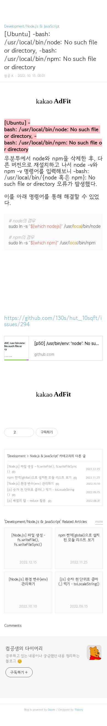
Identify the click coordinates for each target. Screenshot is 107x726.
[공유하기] (21, 432)
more (99, 521)
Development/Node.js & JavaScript (32, 26)
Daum (51, 709)
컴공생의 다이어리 (24, 648)
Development (17, 456)
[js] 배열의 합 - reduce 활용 (26, 500)
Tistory (78, 709)
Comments (13, 625)
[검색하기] (100, 6)
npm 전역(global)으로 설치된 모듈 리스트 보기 (39, 477)
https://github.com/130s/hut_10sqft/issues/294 (53, 321)
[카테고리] (6, 6)
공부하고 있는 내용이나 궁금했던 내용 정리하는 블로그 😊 (42, 658)
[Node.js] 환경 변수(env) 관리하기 (30, 483)
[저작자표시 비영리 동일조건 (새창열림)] (65, 432)
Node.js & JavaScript (44, 456)
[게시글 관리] (27, 432)
